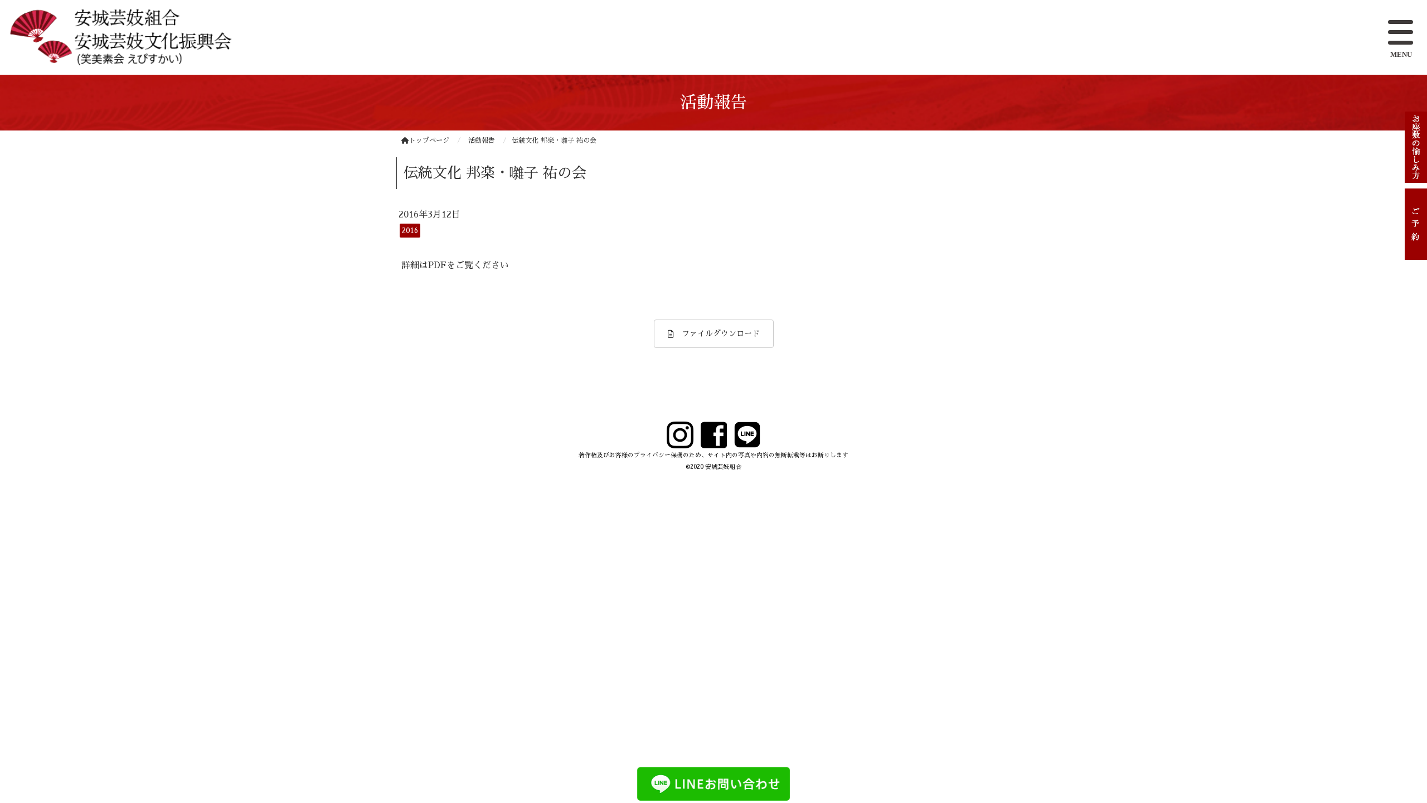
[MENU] (1402, 33)
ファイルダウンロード (717, 333)
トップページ (429, 140)
